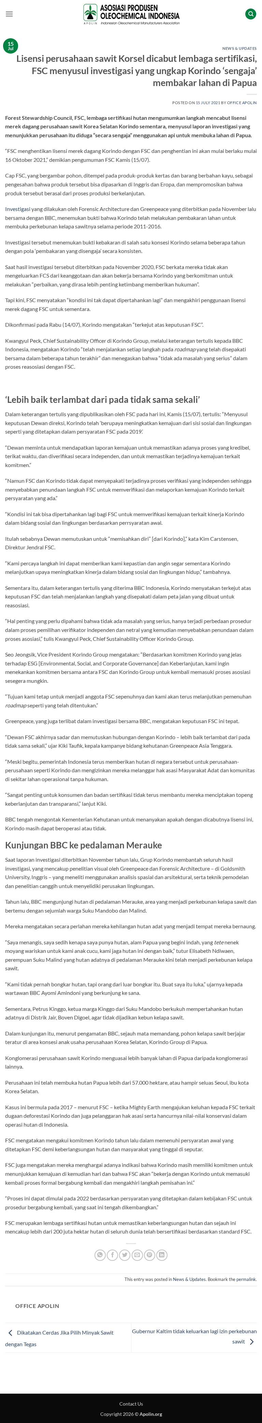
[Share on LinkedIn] (162, 1255)
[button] (9, 13)
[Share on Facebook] (112, 1255)
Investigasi (17, 209)
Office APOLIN (242, 102)
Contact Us (131, 1404)
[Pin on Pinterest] (149, 1255)
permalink (246, 1279)
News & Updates (239, 48)
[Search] (250, 14)
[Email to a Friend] (137, 1255)
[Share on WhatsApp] (100, 1255)
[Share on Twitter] (124, 1255)
